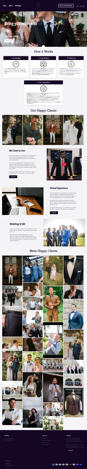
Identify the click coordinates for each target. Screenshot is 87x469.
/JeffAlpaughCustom (10, 440)
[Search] (80, 6)
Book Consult (9, 40)
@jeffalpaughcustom (10, 438)
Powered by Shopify (9, 465)
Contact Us (44, 438)
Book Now (13, 176)
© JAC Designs (7, 463)
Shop (4, 6)
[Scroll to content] (43, 46)
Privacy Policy (45, 442)
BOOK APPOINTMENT (66, 6)
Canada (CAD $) (7, 461)
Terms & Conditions (46, 440)
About (10, 6)
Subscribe (70, 450)
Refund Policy (45, 444)
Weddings (18, 6)
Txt (21, 71)
